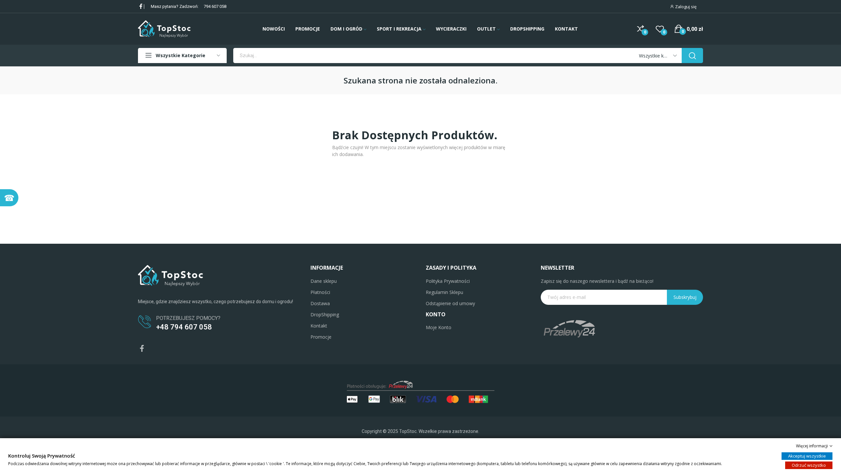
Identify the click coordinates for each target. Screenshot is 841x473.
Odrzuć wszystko (809, 465)
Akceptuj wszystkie (807, 456)
